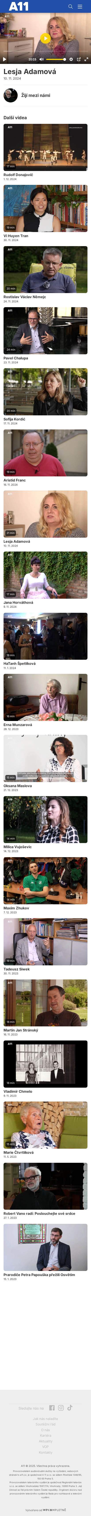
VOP (45, 1447)
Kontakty (45, 1452)
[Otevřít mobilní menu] (80, 6)
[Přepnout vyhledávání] (70, 6)
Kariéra (45, 1435)
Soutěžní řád (45, 1424)
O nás (45, 1430)
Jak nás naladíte (45, 1419)
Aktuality (45, 1441)
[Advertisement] (45, 1335)
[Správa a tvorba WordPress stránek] (54, 1510)
